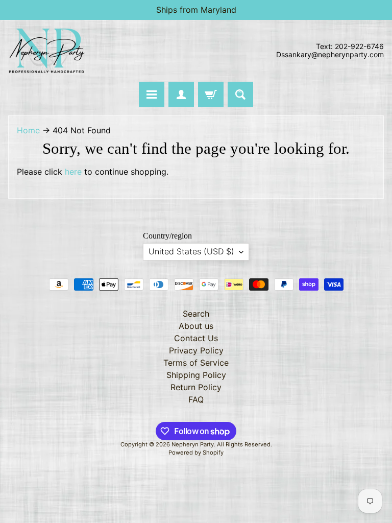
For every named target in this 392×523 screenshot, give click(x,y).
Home (28, 130)
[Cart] (211, 94)
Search (196, 313)
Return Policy (196, 387)
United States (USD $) (191, 251)
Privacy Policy (196, 350)
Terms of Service (196, 363)
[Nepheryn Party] (46, 51)
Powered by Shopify (196, 452)
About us (196, 326)
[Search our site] (240, 94)
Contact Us (196, 338)
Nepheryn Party (193, 444)
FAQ (196, 399)
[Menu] (151, 94)
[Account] (181, 94)
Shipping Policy (196, 375)
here (73, 172)
